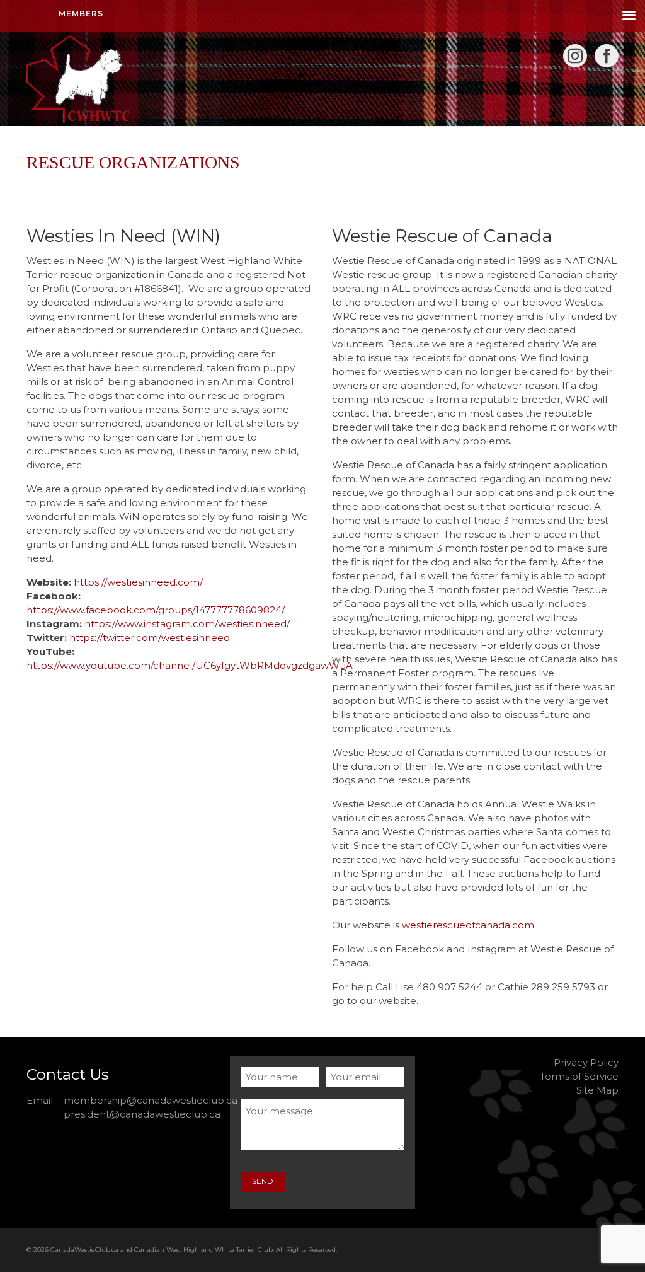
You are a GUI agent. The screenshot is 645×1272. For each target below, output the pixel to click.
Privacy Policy (586, 1062)
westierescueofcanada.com (468, 925)
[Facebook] (607, 55)
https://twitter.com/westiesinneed (149, 638)
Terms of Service (579, 1076)
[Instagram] (575, 55)
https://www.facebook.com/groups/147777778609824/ (155, 610)
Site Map (597, 1090)
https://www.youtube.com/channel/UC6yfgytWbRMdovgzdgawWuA (189, 665)
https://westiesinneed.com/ (138, 582)
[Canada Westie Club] (118, 79)
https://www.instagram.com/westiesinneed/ (187, 624)
